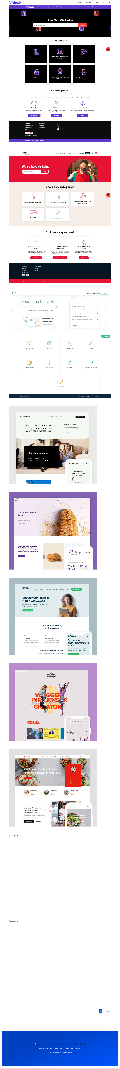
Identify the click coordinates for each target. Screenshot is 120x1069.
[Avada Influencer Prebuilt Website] (60, 702)
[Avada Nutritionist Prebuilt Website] (60, 788)
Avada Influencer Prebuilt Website (58, 701)
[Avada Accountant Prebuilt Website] (60, 616)
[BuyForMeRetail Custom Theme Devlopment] (60, 344)
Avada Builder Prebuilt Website (58, 444)
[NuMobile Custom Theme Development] (60, 73)
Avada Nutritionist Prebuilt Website (58, 786)
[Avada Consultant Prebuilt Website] (60, 836)
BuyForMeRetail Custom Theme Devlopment (58, 343)
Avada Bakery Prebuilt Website (58, 529)
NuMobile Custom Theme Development (58, 72)
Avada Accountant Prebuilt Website (58, 615)
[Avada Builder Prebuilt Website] (60, 445)
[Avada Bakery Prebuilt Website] (60, 531)
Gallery (62, 72)
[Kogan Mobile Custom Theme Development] (60, 217)
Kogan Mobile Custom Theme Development (58, 215)
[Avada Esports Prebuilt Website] (60, 921)
